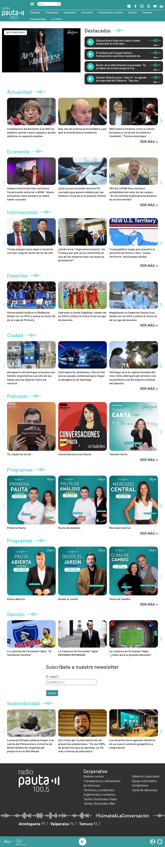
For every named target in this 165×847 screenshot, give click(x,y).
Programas (52, 12)
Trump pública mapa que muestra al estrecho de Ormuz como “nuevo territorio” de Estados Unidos (132, 253)
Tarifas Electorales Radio (100, 799)
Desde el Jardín (68, 599)
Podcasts (35, 12)
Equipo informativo (144, 781)
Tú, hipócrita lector (19, 454)
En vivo (19, 841)
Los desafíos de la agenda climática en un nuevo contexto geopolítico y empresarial (132, 744)
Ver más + (149, 142)
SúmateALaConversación (122, 815)
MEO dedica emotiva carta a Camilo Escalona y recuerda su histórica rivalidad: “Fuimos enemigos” (131, 132)
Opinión (132, 12)
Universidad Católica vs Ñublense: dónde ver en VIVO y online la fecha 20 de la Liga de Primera (31, 316)
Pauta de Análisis (69, 527)
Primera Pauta (16, 527)
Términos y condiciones (99, 790)
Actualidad (70, 12)
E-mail (51, 676)
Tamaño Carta (118, 454)
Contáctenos (140, 785)
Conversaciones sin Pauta (74, 454)
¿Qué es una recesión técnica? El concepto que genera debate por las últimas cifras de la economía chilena (82, 192)
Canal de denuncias (145, 790)
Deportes (147, 12)
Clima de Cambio (119, 599)
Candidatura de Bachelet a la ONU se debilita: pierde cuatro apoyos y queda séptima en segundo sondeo (31, 132)
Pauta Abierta (16, 599)
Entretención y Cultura (110, 12)
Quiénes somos (94, 776)
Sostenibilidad (38, 19)
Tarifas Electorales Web (99, 803)
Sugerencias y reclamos (99, 794)
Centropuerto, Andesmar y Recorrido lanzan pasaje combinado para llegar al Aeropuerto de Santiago (81, 376)
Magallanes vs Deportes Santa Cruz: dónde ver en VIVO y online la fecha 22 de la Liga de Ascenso (133, 316)
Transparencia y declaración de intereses (102, 783)
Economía (87, 12)
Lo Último (57, 19)
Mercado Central (120, 527)
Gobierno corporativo (145, 776)
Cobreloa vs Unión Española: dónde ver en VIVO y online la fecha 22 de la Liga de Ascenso (82, 316)
